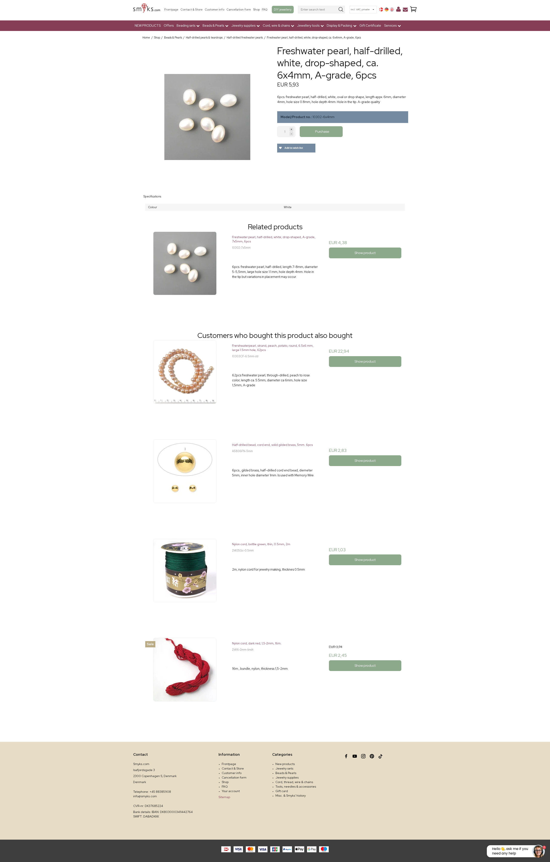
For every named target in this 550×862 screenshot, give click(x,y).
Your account (231, 791)
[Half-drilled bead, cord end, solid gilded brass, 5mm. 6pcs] (185, 482)
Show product (365, 253)
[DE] (386, 9)
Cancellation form (238, 9)
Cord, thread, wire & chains (294, 782)
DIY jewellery (283, 9)
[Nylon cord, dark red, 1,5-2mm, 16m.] (185, 681)
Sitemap (224, 797)
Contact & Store (191, 9)
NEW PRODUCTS (148, 25)
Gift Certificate (370, 25)
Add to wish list (293, 147)
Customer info (214, 9)
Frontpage (171, 9)
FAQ (264, 9)
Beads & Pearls (285, 773)
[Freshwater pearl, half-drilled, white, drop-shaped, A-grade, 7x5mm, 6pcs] (185, 274)
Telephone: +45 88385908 (152, 792)
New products (285, 764)
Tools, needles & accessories (295, 786)
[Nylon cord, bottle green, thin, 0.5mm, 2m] (185, 582)
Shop (256, 9)
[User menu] (398, 10)
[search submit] (341, 9)
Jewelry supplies (287, 777)
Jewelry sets (284, 768)
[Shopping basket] (413, 10)
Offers (169, 25)
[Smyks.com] (146, 9)
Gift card (281, 791)
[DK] (381, 9)
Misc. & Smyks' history (290, 795)
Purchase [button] (322, 131)
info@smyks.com (145, 796)
